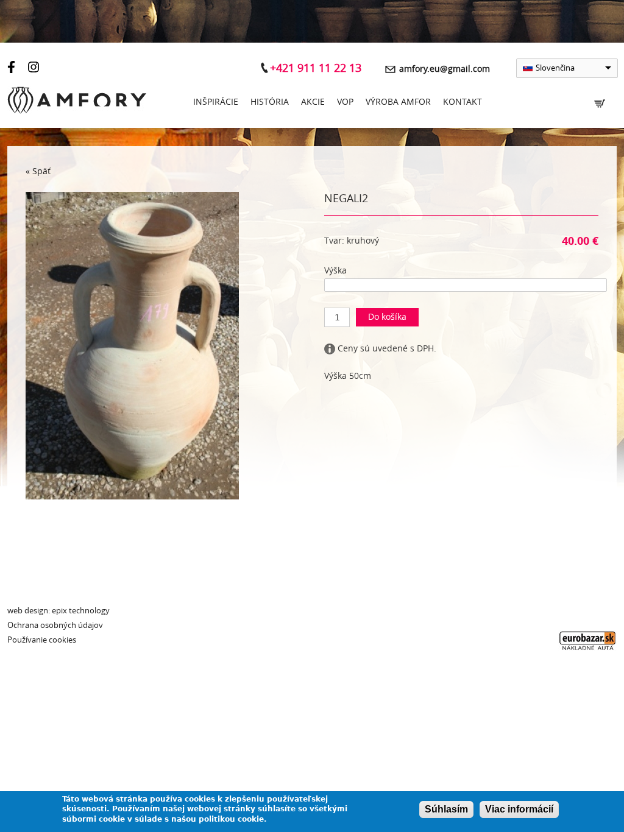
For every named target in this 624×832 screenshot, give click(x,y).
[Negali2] (132, 497)
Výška (335, 271)
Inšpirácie (215, 102)
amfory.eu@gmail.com (444, 69)
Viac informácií (519, 809)
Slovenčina (555, 67)
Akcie (313, 102)
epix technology (81, 610)
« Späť (38, 171)
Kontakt (462, 102)
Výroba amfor (398, 102)
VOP (345, 102)
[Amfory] (76, 102)
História (269, 102)
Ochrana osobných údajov (55, 625)
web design (27, 610)
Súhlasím (446, 809)
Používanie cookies (41, 639)
